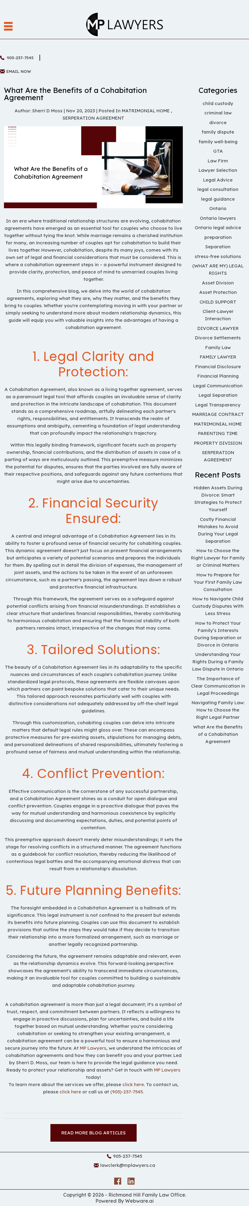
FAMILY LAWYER (218, 357)
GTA (218, 151)
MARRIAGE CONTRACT (218, 414)
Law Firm (218, 161)
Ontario (218, 208)
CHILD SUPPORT (218, 302)
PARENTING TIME (218, 433)
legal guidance (218, 199)
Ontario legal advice (218, 227)
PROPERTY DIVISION (218, 443)
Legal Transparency (217, 405)
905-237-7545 (20, 57)
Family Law (218, 347)
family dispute (218, 132)
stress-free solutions (218, 256)
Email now (18, 71)
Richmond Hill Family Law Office (146, 1195)
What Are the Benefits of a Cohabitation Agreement (218, 734)
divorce (218, 122)
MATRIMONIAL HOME (146, 111)
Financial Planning (218, 376)
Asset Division (218, 283)
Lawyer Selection (218, 170)
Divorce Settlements (218, 338)
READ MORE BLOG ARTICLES (93, 1133)
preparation (218, 237)
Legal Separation (218, 395)
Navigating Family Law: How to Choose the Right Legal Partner (218, 710)
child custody (218, 103)
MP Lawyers (93, 1048)
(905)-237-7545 (126, 1092)
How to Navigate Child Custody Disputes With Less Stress (218, 606)
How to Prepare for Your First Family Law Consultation (218, 582)
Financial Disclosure (218, 366)
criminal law (218, 113)
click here (133, 1084)
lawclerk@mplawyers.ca (127, 1165)
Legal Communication (218, 386)
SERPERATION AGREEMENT (93, 118)
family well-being (218, 141)
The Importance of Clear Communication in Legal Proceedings (218, 686)
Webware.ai (139, 1201)
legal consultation (217, 189)
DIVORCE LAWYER (218, 328)
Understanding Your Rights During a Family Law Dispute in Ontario (218, 661)
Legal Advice (218, 180)
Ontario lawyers (218, 218)
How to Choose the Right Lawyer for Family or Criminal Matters (218, 558)
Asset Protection (218, 292)
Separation (217, 247)
